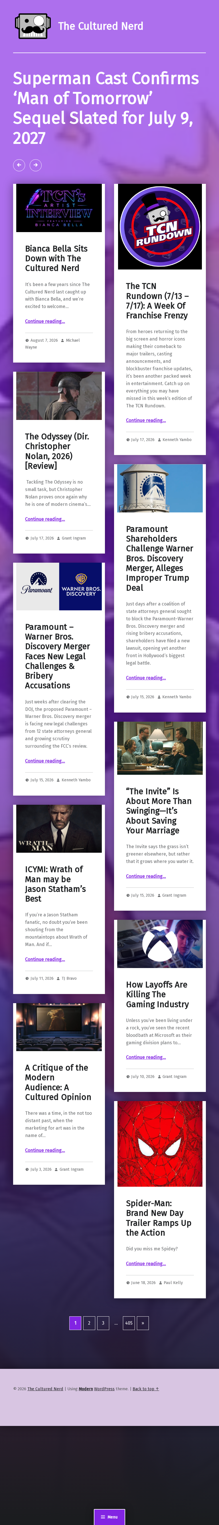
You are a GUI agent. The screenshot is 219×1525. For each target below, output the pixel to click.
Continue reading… (45, 321)
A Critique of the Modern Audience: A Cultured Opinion (58, 1082)
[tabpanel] (109, 118)
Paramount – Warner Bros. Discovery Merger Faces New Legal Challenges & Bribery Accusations (57, 656)
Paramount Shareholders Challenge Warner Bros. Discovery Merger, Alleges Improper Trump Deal (159, 558)
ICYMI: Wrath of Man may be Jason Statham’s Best (55, 884)
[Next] (36, 165)
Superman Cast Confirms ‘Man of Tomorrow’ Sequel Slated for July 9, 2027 (106, 108)
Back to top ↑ (146, 1388)
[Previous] (19, 165)
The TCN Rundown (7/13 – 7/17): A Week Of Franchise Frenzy (157, 301)
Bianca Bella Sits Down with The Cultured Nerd (56, 258)
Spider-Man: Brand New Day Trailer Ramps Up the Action (159, 1218)
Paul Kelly (173, 1282)
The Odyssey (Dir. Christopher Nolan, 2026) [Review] (57, 451)
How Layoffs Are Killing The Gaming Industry (157, 994)
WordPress (104, 1388)
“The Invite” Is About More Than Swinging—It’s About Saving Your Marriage (159, 811)
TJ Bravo (69, 978)
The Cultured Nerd (45, 1388)
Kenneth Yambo (177, 439)
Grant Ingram (74, 538)
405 (129, 1323)
